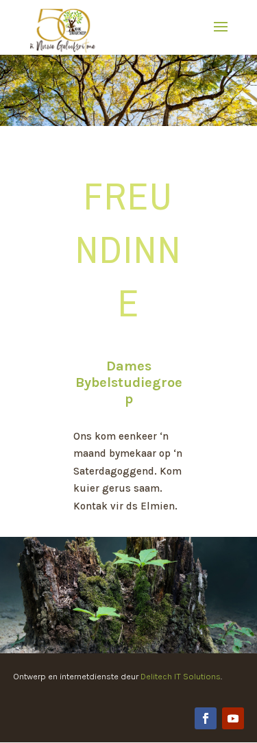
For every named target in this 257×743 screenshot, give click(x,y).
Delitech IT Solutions (180, 676)
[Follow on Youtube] (233, 718)
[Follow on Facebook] (206, 718)
